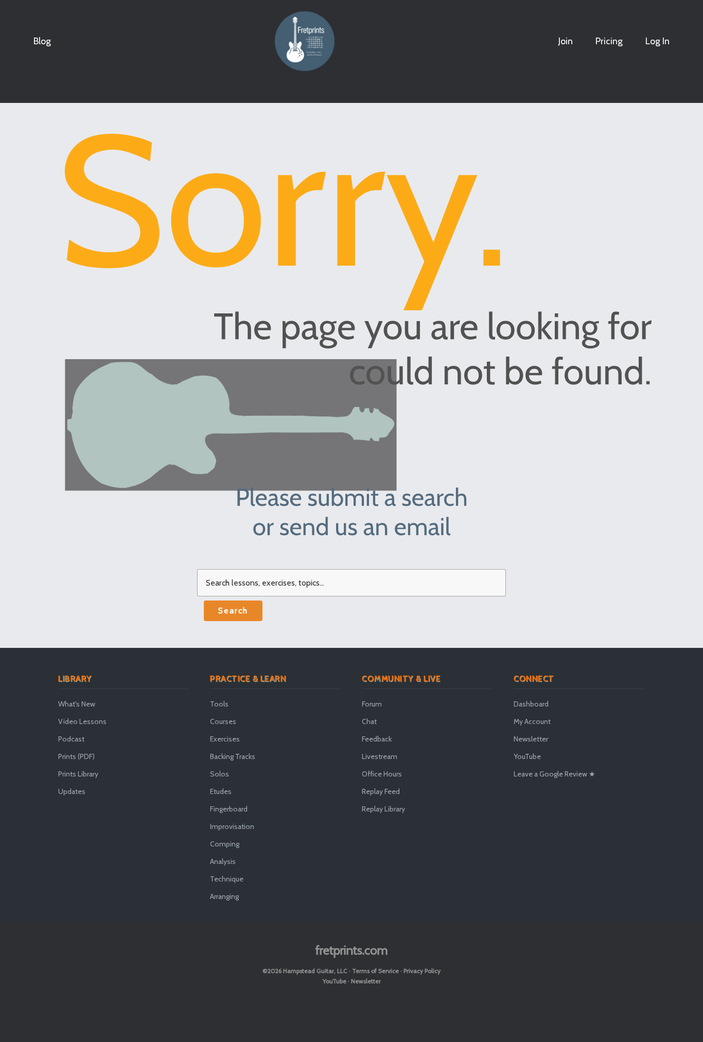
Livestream (379, 756)
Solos (219, 774)
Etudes (221, 791)
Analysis (223, 861)
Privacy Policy (422, 971)
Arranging (224, 896)
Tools (219, 704)
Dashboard (531, 704)
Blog (42, 41)
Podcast (71, 739)
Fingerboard (229, 809)
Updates (71, 791)
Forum (372, 704)
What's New (76, 704)
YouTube (527, 756)
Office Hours (382, 774)
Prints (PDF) (76, 756)
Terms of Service (375, 971)
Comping (224, 844)
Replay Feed (381, 791)
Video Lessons (82, 721)
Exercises (225, 739)
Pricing (609, 41)
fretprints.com (351, 950)
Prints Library (78, 774)
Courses (223, 721)
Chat (369, 721)
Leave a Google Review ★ (554, 774)
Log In (657, 41)
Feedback (377, 739)
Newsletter (531, 739)
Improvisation (232, 826)
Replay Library (383, 809)
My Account (532, 721)
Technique (226, 879)
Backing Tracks (232, 756)
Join (565, 41)
